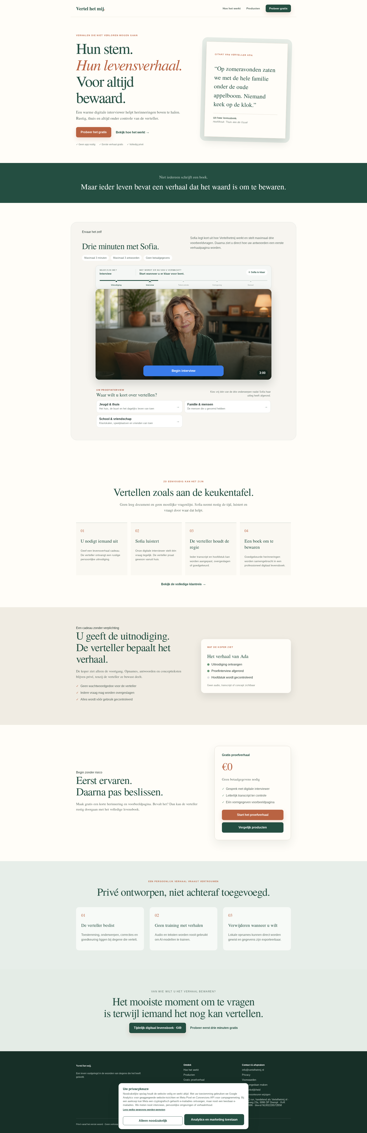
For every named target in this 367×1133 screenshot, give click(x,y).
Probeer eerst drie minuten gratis (214, 1027)
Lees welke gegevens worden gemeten (144, 1109)
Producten (253, 8)
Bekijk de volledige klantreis (183, 584)
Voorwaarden (249, 1079)
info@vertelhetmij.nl (253, 1069)
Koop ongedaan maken (254, 1084)
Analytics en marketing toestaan (214, 1119)
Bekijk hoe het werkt (132, 132)
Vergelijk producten (253, 827)
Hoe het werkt (232, 8)
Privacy (246, 1074)
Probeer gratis (278, 8)
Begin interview (183, 371)
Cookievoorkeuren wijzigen (256, 1094)
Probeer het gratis (94, 132)
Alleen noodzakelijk (153, 1120)
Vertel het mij (90, 8)
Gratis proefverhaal (194, 1079)
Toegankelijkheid (251, 1089)
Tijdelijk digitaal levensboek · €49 (157, 1027)
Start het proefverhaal (252, 814)
